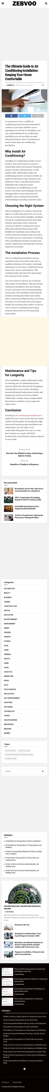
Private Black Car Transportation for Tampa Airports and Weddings (24, 1030)
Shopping (8, 702)
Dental (7, 610)
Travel (7, 716)
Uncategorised (10, 720)
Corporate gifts (10, 750)
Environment (9, 624)
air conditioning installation (27, 415)
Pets (6, 685)
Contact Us (5, 1082)
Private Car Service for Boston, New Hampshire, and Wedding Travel (25, 1045)
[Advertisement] (24, 32)
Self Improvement (12, 698)
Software (8, 707)
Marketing (8, 676)
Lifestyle (8, 672)
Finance (7, 637)
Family (6, 628)
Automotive (9, 589)
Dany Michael (10, 911)
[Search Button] (42, 771)
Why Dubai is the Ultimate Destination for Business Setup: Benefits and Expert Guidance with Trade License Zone (29, 945)
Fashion (7, 632)
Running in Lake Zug (22, 925)
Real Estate (9, 694)
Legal (6, 667)
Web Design (8, 724)
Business (8, 597)
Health (7, 659)
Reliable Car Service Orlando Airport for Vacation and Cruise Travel (24, 1016)
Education (8, 615)
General (7, 654)
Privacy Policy (17, 1082)
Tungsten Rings (10, 758)
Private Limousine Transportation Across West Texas (20, 1020)
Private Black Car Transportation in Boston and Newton (23, 841)
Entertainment (10, 619)
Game (6, 650)
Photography (10, 689)
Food (6, 646)
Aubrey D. (10, 85)
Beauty (7, 593)
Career (7, 602)
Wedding (7, 729)
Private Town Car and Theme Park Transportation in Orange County (24, 1052)
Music (6, 680)
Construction (10, 606)
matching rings (24, 750)
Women (7, 733)
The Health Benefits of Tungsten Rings (19, 754)
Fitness (7, 641)
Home (6, 663)
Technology (9, 711)
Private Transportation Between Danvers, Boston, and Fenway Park (24, 1023)
